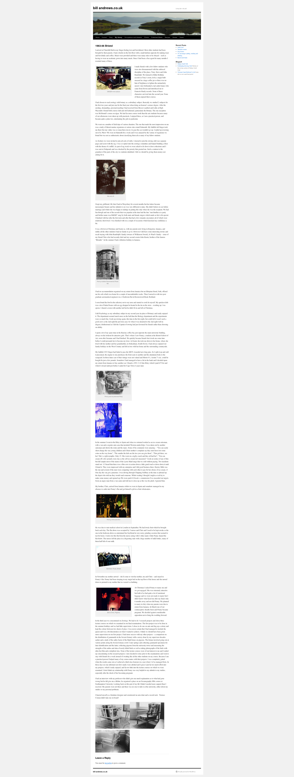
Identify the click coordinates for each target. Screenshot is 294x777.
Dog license (181, 51)
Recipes (167, 37)
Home (97, 37)
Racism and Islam (182, 58)
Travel (182, 37)
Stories (174, 37)
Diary (111, 37)
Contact (104, 37)
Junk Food (180, 47)
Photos (146, 37)
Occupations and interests (133, 37)
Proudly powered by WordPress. (187, 772)
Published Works (157, 37)
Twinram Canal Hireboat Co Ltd (186, 72)
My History (118, 37)
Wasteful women (182, 49)
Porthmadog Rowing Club (185, 66)
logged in (108, 763)
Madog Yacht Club (183, 64)
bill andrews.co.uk (108, 7)
